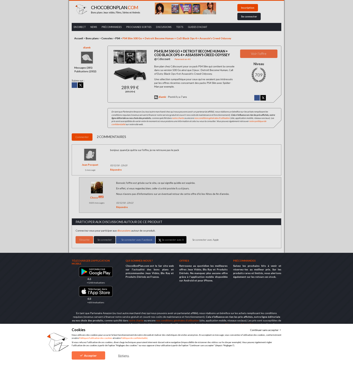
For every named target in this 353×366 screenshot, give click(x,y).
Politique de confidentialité (134, 338)
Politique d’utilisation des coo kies (95, 338)
